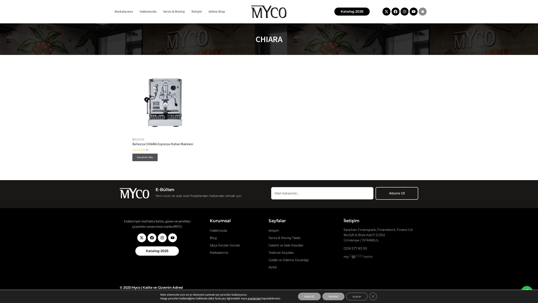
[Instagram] (405, 12)
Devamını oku (145, 157)
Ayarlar (356, 296)
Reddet (333, 296)
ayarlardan (254, 298)
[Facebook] (396, 12)
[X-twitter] (386, 12)
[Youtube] (414, 12)
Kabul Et (309, 296)
